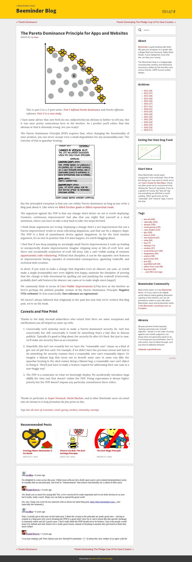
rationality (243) (151, 222)
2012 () (148, 93)
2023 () (148, 122)
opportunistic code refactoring (39, 255)
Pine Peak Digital (105, 559)
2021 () (148, 117)
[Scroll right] (129, 444)
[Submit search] (140, 30)
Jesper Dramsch (56, 398)
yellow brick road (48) (153, 266)
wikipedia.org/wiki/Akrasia (149, 349)
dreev (36, 37)
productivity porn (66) (153, 251)
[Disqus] (75, 505)
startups (95, 409)
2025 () (148, 127)
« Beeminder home (25, 6)
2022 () (148, 119)
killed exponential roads (100, 207)
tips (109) (148, 232)
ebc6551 (172, 358)
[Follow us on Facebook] (174, 12)
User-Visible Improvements (76, 286)
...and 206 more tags (153, 272)
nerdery (73, 409)
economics (48, 409)
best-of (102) (149, 235)
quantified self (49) (152, 264)
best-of (38, 409)
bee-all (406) (149, 219)
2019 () (148, 111)
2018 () (148, 109)
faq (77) (147, 243)
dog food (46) (150, 269)
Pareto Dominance (27, 22)
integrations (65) (151, 253)
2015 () (148, 101)
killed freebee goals (70, 207)
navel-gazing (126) (152, 227)
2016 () (148, 104)
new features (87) (152, 238)
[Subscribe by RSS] (167, 12)
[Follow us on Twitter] (170, 12)
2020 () (148, 114)
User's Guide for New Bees (154, 183)
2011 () (148, 91)
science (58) (149, 256)
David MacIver (75, 398)
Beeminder (143, 47)
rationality (83, 409)
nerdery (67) (149, 248)
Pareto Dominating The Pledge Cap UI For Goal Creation (145, 22)
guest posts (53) (151, 259)
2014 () (148, 98)
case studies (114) (152, 230)
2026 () (148, 130)
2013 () (148, 96)
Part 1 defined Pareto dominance (82, 109)
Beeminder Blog (36, 10)
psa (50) (147, 261)
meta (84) (148, 240)
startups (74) (149, 245)
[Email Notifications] (164, 12)
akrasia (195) (150, 224)
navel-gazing (61, 409)
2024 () (148, 125)
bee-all (30, 409)
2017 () (148, 106)
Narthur (94, 559)
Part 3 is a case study (49, 113)
